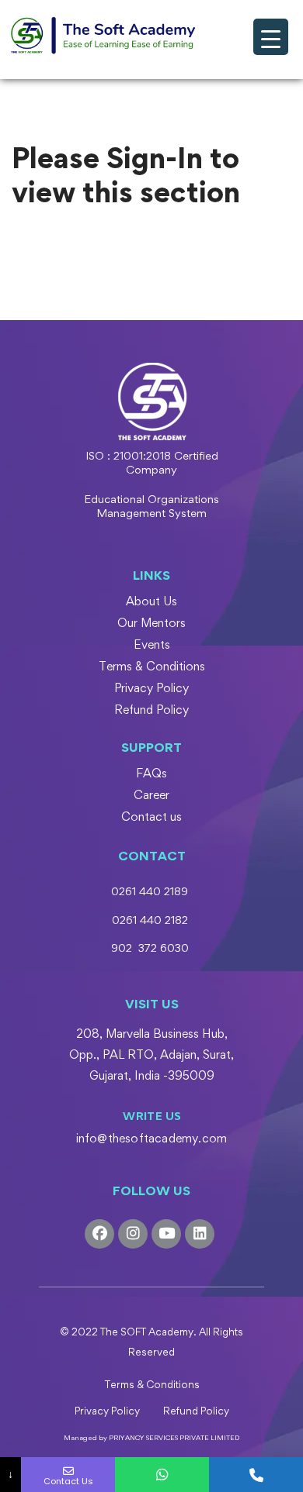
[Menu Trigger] (270, 37)
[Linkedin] (199, 1234)
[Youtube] (166, 1234)
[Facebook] (99, 1234)
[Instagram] (133, 1234)
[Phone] (256, 1474)
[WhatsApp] (162, 1474)
